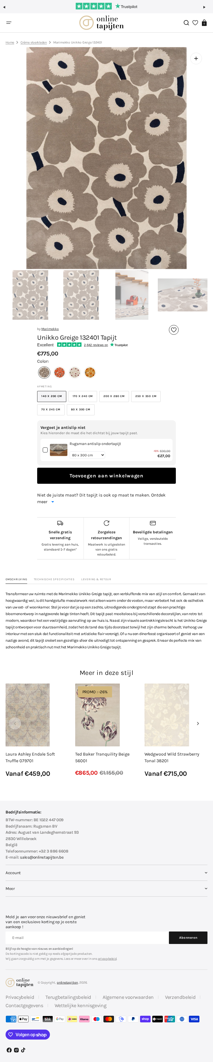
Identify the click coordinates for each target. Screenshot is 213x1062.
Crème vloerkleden (34, 42)
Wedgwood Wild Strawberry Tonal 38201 (171, 757)
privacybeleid (107, 959)
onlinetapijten (67, 982)
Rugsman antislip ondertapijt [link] (95, 443)
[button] (6, 9)
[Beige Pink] (75, 373)
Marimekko (50, 329)
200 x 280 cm (116, 398)
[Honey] (90, 373)
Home (10, 42)
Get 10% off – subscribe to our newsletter (106, 5)
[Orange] (59, 373)
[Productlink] (37, 731)
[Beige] (44, 373)
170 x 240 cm (85, 398)
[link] (58, 450)
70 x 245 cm (53, 411)
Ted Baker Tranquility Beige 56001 (102, 757)
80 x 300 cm (83, 411)
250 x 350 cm (148, 398)
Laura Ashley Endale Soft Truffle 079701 (30, 757)
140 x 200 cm (53, 398)
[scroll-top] (201, 1031)
